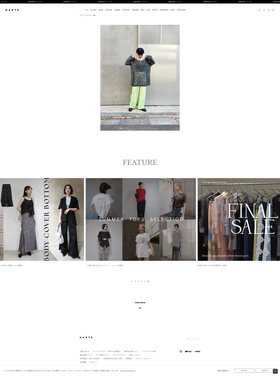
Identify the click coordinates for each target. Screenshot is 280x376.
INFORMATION (164, 10)
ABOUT (173, 10)
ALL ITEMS (93, 10)
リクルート (93, 362)
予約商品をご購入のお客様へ (90, 358)
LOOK (148, 10)
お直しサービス (134, 355)
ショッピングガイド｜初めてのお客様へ (107, 351)
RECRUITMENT (181, 10)
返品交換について (86, 355)
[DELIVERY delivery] (140, 1)
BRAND (101, 10)
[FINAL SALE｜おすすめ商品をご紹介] (141, 219)
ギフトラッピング (119, 355)
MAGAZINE (135, 10)
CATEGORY (108, 10)
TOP (81, 15)
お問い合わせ (84, 351)
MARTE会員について (131, 351)
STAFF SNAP (126, 10)
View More (140, 302)
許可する (244, 370)
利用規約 (129, 358)
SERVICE (155, 10)
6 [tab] (148, 281)
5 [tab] (145, 281)
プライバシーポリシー (128, 371)
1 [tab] (131, 281)
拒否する (265, 370)
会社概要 (83, 362)
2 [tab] (135, 281)
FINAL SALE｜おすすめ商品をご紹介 (100, 265)
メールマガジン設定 (149, 351)
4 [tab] (141, 281)
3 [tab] (138, 281)
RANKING (117, 10)
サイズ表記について (103, 355)
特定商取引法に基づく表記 (113, 358)
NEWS (142, 10)
